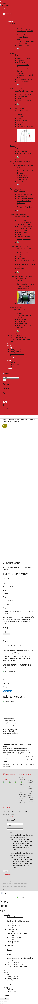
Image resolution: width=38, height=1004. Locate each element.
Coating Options (12, 977)
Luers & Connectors (15, 574)
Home (5, 420)
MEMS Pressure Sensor (15, 964)
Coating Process (12, 979)
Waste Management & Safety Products (20, 958)
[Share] (4, 1001)
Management (11, 991)
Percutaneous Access (14, 937)
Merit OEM (3, 3)
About (6, 987)
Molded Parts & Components (18, 420)
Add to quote (7, 691)
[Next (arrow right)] (2, 1003)
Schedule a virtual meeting (12, 656)
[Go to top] (3, 889)
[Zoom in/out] (0, 1001)
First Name (11, 820)
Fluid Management (13, 925)
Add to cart (6, 633)
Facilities (10, 989)
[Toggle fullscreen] (2, 1001)
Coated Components (14, 981)
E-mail (9, 826)
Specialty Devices (13, 942)
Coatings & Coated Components (18, 921)
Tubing (9, 950)
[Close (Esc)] (6, 1001)
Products (7, 915)
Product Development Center (17, 966)
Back (12, 919)
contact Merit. (7, 767)
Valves (9, 954)
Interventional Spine (14, 962)
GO (4, 379)
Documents (7, 985)
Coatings (6, 975)
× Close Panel (4, 999)
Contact (6, 995)
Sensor (6, 972)
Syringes (10, 946)
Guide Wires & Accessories (16, 929)
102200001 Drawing (10, 567)
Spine (5, 970)
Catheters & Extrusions (15, 917)
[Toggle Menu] (0, 1)
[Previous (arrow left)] (0, 1003)
